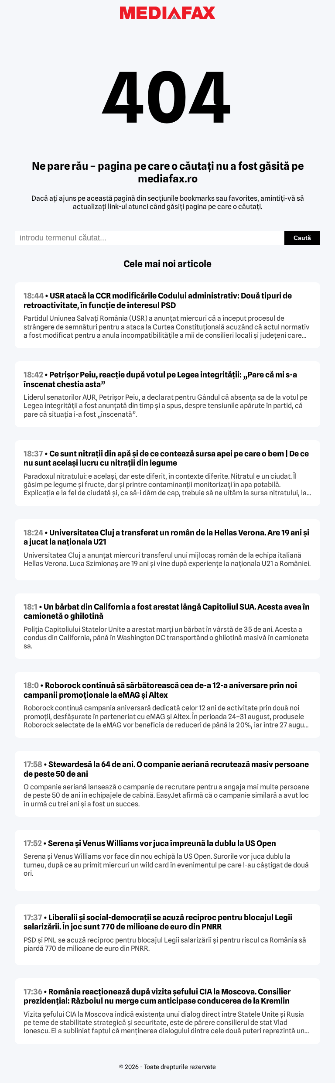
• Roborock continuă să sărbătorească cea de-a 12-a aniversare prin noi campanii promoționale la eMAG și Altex (160, 690)
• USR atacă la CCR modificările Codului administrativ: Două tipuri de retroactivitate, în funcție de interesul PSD (158, 300)
